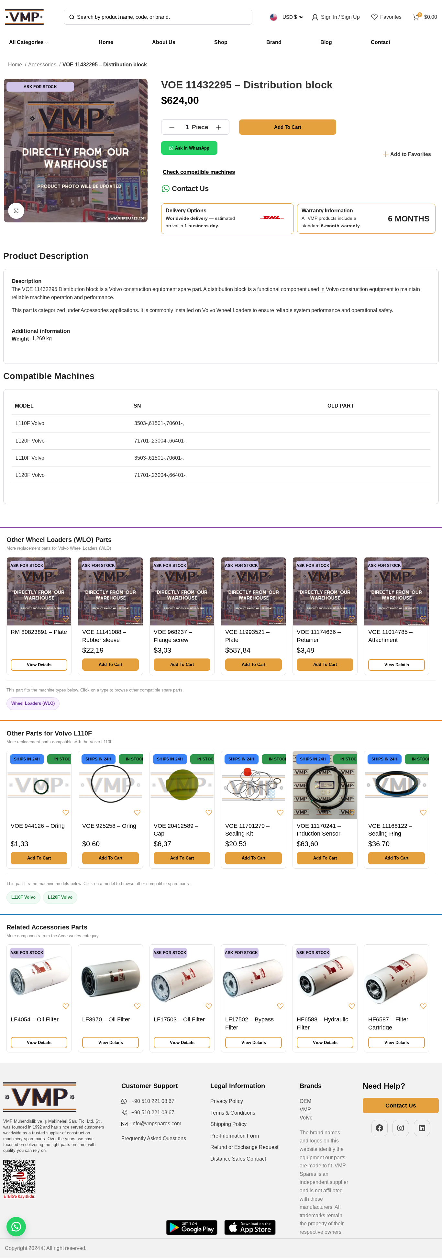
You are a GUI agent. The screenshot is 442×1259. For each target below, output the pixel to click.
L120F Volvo (60, 897)
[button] (110, 664)
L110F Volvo (23, 897)
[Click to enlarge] (16, 211)
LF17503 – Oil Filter (179, 1019)
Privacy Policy (226, 1101)
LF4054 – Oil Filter (35, 1019)
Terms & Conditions (232, 1113)
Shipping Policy (228, 1124)
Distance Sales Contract (238, 1159)
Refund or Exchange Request (244, 1147)
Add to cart (287, 127)
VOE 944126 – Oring (38, 826)
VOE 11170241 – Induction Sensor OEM (319, 834)
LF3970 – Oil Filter (106, 1019)
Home (15, 64)
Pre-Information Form (234, 1136)
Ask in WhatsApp (192, 148)
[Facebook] (379, 1128)
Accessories (43, 64)
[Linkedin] (422, 1128)
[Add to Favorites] (66, 619)
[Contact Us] (165, 188)
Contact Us (190, 189)
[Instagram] (400, 1128)
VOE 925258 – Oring (109, 826)
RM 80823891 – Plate (39, 632)
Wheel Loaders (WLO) (33, 703)
